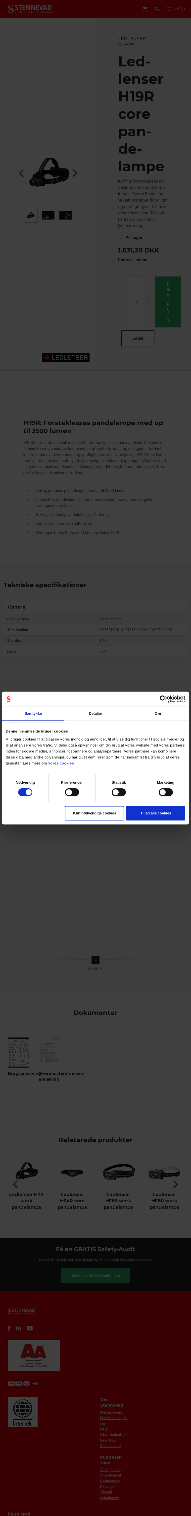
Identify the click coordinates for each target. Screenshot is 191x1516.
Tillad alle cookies (155, 813)
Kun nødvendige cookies (94, 813)
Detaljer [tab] (95, 713)
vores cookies (61, 763)
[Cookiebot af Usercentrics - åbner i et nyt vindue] (163, 699)
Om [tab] (158, 713)
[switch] (72, 792)
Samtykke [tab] (33, 713)
